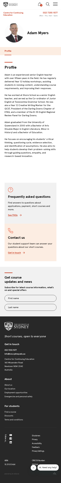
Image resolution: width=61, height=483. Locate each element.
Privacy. (35, 439)
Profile (8, 51)
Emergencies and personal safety (18, 396)
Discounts (9, 416)
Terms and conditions (14, 420)
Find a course (10, 412)
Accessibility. (37, 443)
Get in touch (14, 252)
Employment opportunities (16, 393)
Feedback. (36, 447)
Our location (10, 389)
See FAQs (13, 215)
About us (8, 385)
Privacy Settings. (38, 451)
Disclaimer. (36, 436)
